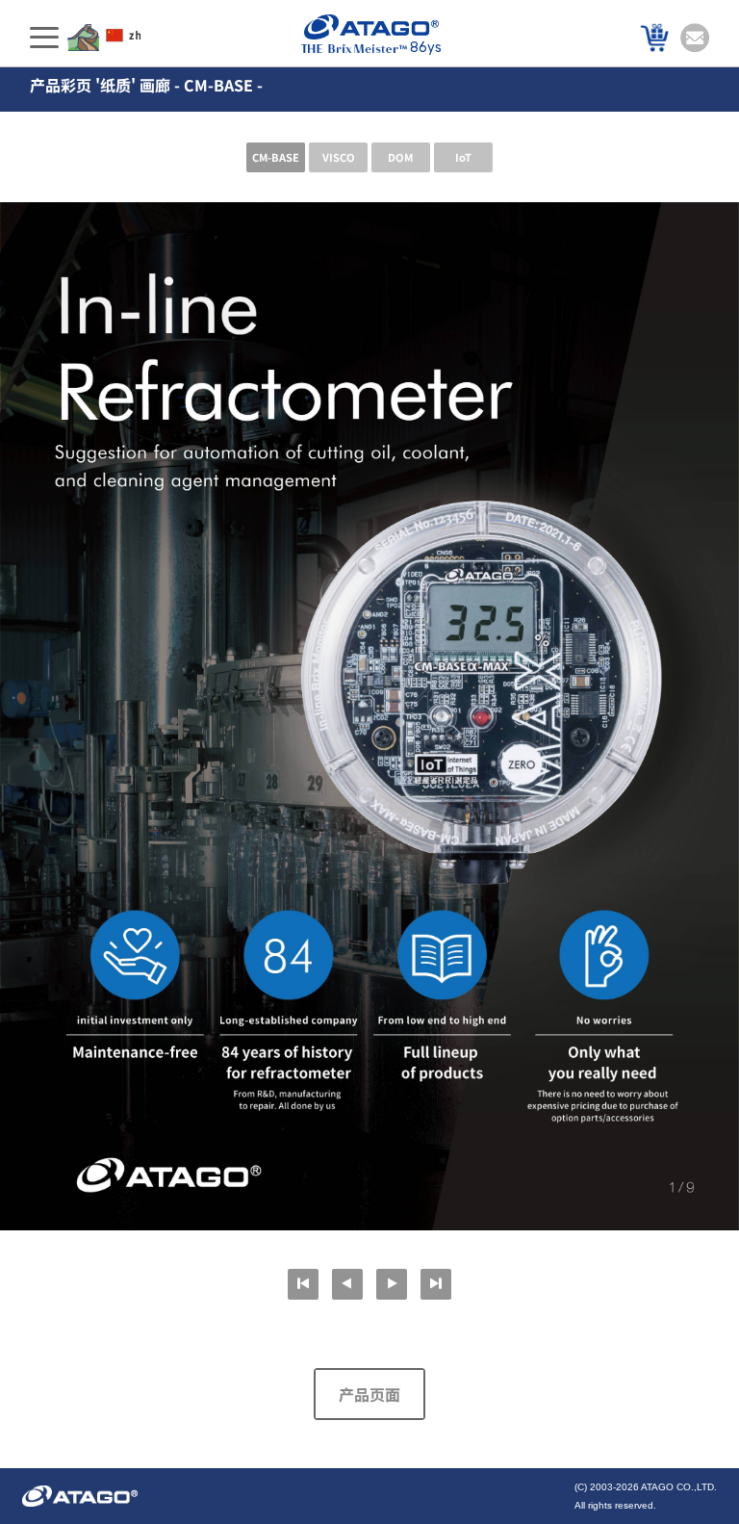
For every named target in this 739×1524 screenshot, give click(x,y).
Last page (435, 1284)
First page (303, 1284)
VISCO (338, 157)
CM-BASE (275, 157)
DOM (400, 157)
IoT (463, 157)
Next (391, 1284)
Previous (347, 1284)
